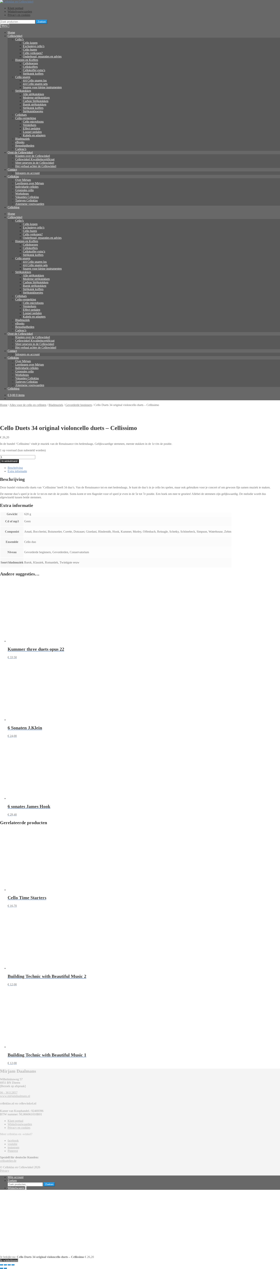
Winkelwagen (17, 1188)
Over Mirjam (23, 179)
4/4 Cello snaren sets (35, 84)
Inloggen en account (27, 173)
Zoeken (42, 21)
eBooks (19, 142)
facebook (13, 1140)
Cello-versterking (25, 118)
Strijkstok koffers (33, 73)
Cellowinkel (15, 36)
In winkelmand (9, 461)
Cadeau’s (20, 149)
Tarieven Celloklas (26, 200)
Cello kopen (30, 42)
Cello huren (30, 49)
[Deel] (9, 1264)
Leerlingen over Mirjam (29, 183)
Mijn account (15, 1177)
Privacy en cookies (19, 15)
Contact (12, 169)
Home (11, 32)
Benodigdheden (24, 145)
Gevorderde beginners (78, 405)
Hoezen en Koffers (26, 60)
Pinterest (13, 1150)
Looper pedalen (32, 131)
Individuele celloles (26, 186)
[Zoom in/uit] (1, 1264)
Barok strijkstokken (34, 104)
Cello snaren (22, 77)
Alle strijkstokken (33, 94)
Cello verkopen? (33, 53)
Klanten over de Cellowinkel (32, 155)
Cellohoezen (30, 63)
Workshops (22, 193)
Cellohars (21, 114)
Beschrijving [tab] (15, 467)
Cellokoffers (30, 66)
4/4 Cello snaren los (35, 80)
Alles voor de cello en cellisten (28, 405)
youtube (12, 1144)
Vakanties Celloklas (27, 197)
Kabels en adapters (34, 135)
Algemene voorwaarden (29, 203)
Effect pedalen (31, 128)
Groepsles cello (24, 190)
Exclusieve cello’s (33, 46)
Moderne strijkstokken (36, 97)
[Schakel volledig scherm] (5, 1264)
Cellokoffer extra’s (34, 70)
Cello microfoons (33, 121)
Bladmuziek (22, 138)
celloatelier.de (8, 1160)
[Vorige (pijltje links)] (1, 1268)
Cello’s (19, 39)
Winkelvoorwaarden (20, 11)
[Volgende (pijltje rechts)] (5, 1268)
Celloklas (13, 176)
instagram (13, 1147)
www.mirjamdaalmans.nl (15, 1096)
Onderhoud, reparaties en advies (42, 56)
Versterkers (29, 125)
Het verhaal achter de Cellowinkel (35, 166)
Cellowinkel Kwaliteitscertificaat (34, 159)
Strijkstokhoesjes (33, 111)
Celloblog (13, 207)
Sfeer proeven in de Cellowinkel (34, 162)
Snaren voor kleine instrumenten (42, 87)
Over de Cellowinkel (20, 152)
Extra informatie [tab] (17, 471)
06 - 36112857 (9, 1092)
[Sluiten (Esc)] (12, 1264)
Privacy (4, 1170)
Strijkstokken (23, 90)
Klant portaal (15, 8)
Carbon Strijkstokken (35, 101)
